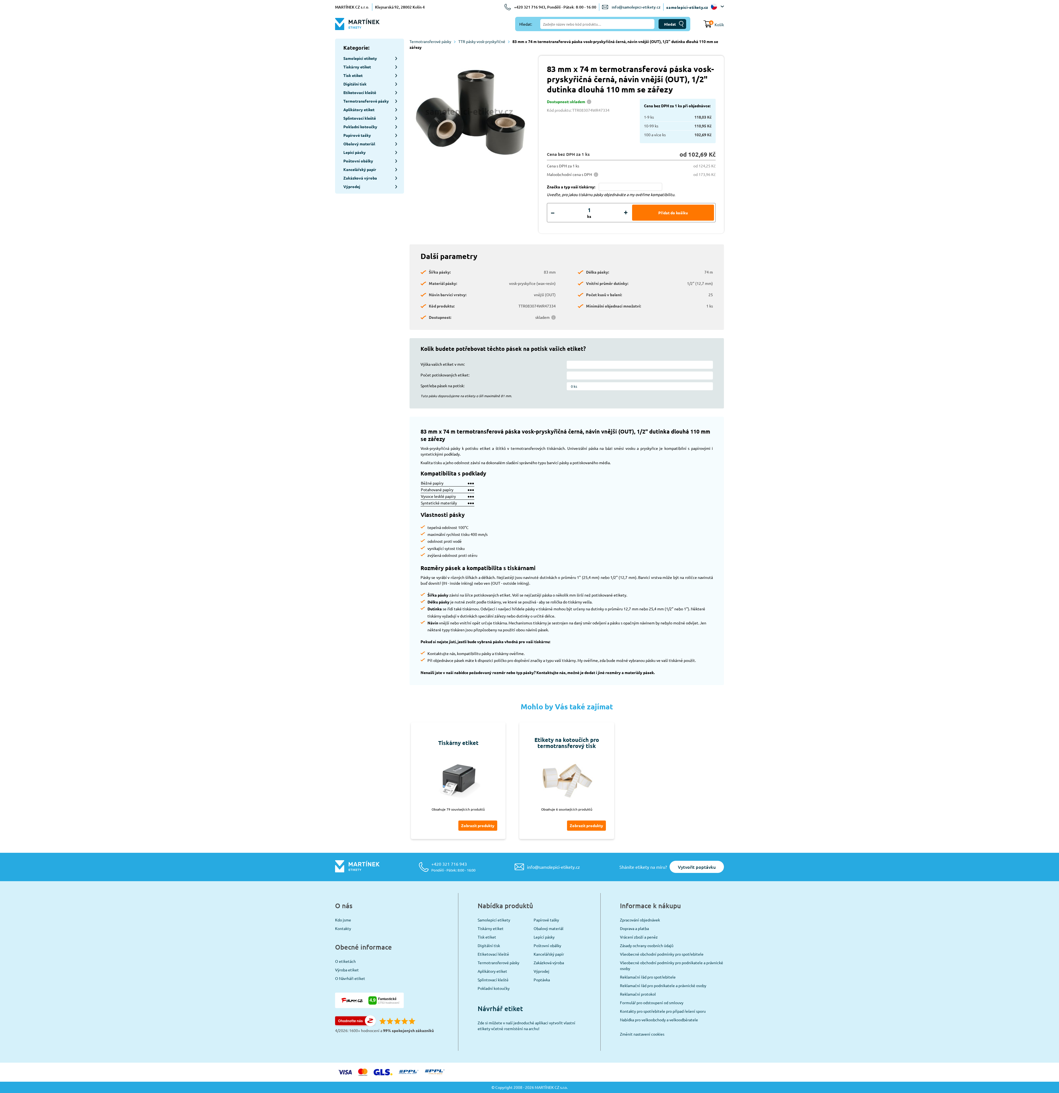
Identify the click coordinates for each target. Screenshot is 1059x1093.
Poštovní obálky (547, 945)
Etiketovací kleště (493, 954)
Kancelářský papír (549, 954)
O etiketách (345, 961)
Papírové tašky (546, 919)
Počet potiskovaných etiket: (445, 374)
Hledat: (525, 24)
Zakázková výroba (549, 962)
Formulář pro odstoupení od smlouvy (651, 1002)
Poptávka (542, 979)
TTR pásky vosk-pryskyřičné (481, 41)
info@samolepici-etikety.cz (636, 7)
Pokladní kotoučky (494, 988)
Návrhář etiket (500, 1008)
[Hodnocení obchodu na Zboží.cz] (355, 1024)
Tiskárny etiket (491, 928)
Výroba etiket (347, 969)
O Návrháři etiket (350, 978)
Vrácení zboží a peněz (639, 936)
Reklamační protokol (638, 994)
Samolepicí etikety (494, 919)
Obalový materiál (548, 928)
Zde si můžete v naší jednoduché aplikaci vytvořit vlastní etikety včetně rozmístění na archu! (526, 1025)
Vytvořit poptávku (697, 867)
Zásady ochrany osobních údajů (646, 945)
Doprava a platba (634, 928)
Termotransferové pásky (430, 41)
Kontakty (343, 928)
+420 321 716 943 (453, 866)
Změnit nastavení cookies (642, 1033)
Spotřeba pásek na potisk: (442, 385)
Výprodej (541, 971)
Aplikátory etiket (492, 971)
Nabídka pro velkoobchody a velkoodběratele (659, 1019)
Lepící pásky (544, 936)
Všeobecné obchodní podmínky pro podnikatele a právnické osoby (671, 965)
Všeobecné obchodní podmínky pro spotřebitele (662, 954)
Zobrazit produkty (477, 825)
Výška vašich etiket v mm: (443, 364)
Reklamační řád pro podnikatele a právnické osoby (663, 985)
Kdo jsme (343, 919)
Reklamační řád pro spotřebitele (648, 976)
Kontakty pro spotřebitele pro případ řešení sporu (663, 1011)
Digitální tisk (489, 945)
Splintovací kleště (493, 979)
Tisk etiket (487, 936)
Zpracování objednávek (640, 919)
